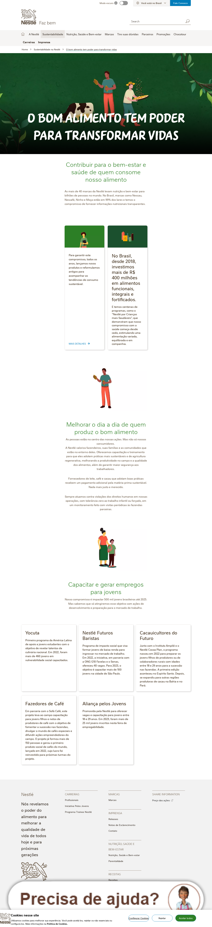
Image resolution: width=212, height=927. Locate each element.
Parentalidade (115, 860)
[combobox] (156, 21)
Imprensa (44, 42)
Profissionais (71, 799)
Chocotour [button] (180, 34)
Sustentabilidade (52, 34)
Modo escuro (106, 2)
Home (23, 34)
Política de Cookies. (57, 923)
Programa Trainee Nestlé (78, 811)
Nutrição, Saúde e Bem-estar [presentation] (121, 846)
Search (187, 21)
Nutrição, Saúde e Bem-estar (124, 855)
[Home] (51, 17)
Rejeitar (162, 918)
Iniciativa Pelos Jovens (77, 805)
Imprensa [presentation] (115, 813)
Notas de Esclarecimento (121, 824)
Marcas (112, 799)
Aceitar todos (185, 918)
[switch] (124, 3)
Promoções (163, 34)
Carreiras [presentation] (72, 794)
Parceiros (147, 34)
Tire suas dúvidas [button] (127, 34)
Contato (112, 830)
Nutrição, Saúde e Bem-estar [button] (84, 34)
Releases (113, 818)
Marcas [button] (109, 34)
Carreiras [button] (29, 42)
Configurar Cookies (138, 918)
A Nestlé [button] (34, 34)
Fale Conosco (180, 2)
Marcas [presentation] (114, 794)
